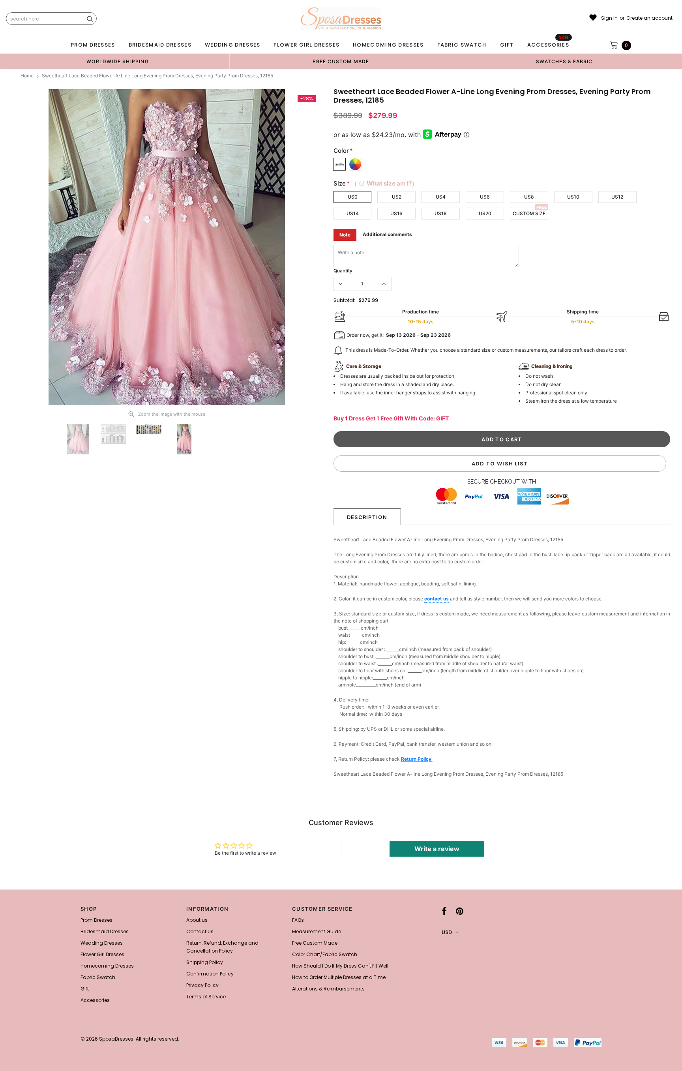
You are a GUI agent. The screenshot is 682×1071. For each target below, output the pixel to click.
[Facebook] (444, 911)
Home (27, 76)
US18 (441, 213)
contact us (436, 599)
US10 (573, 197)
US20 (485, 213)
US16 (396, 213)
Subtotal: (344, 300)
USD (447, 932)
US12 (617, 197)
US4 (441, 197)
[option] (117, 61)
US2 (396, 197)
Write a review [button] (436, 849)
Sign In (609, 18)
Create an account (649, 18)
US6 (485, 197)
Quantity (343, 271)
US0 (353, 197)
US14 (353, 213)
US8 (529, 197)
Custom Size (529, 213)
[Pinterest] (459, 911)
